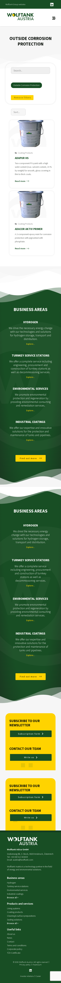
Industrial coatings (30, 422)
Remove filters (22, 97)
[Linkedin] (52, 4)
